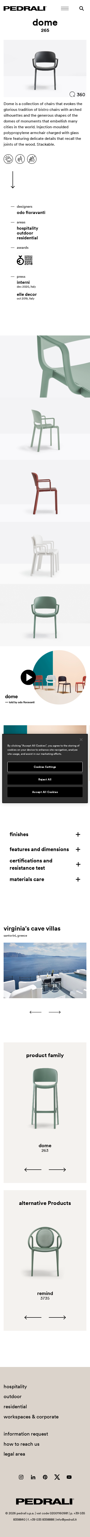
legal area (14, 1454)
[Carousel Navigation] (45, 1012)
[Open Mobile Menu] (65, 8)
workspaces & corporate (31, 1416)
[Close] (81, 739)
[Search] (81, 8)
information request (26, 1433)
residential (27, 237)
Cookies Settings (45, 766)
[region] (45, 768)
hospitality (27, 228)
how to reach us (22, 1444)
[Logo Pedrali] (25, 8)
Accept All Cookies (45, 792)
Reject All (45, 779)
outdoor (25, 233)
